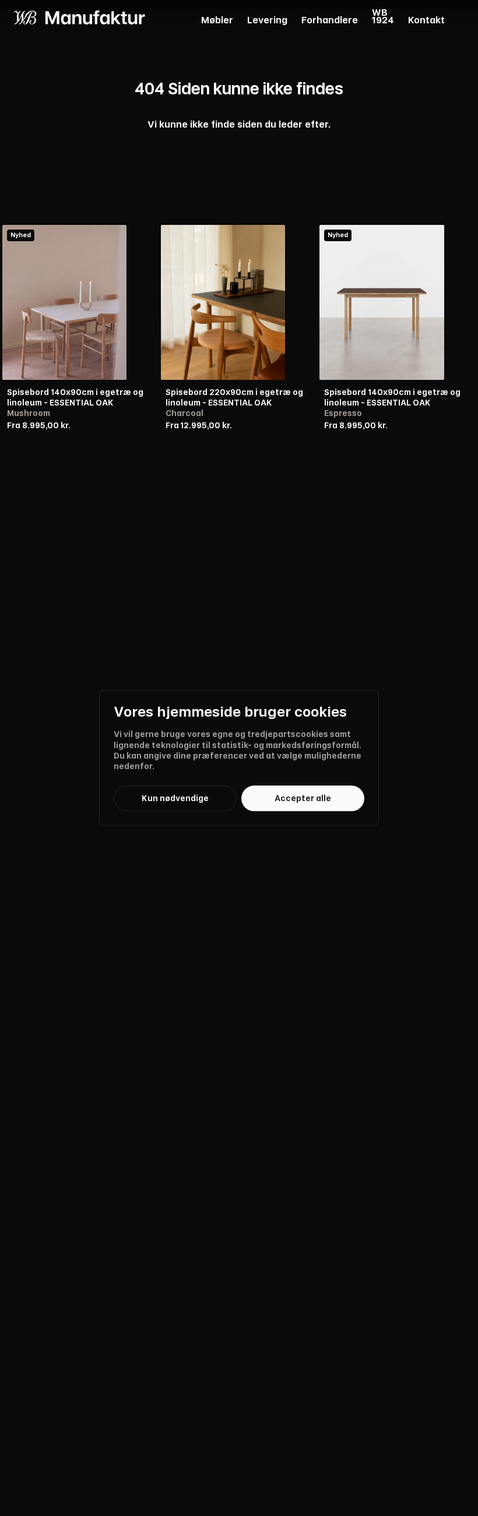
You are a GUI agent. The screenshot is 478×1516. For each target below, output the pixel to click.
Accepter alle (303, 798)
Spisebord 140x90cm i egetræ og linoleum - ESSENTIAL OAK (75, 397)
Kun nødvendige (175, 798)
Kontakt (426, 20)
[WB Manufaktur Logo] (79, 17)
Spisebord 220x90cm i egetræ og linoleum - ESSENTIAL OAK (234, 397)
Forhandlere (329, 20)
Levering (267, 20)
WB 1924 (383, 16)
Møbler (217, 20)
